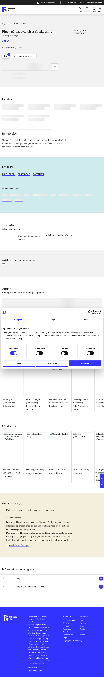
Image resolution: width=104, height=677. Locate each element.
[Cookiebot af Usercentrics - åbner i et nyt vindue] (90, 312)
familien (38, 173)
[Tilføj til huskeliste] (54, 66)
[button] (52, 578)
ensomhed (24, 173)
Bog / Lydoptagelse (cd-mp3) (23, 56)
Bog (5, 56)
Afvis (19, 363)
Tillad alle (85, 363)
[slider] (80, 48)
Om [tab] (86, 319)
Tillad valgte (52, 363)
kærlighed (8, 173)
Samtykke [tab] (18, 319)
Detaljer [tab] (52, 319)
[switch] (39, 353)
